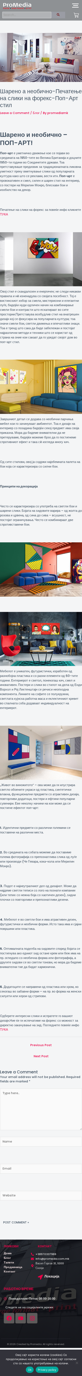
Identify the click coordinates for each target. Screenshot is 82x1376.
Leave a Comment (14, 113)
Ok (30, 1369)
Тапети (9, 1262)
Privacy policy (47, 1369)
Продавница (13, 1267)
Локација (51, 1276)
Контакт (9, 1271)
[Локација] (40, 1277)
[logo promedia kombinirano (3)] (17, 5)
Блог (36, 113)
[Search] (58, 15)
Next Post (41, 1056)
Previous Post (41, 1045)
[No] (77, 1363)
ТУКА (4, 214)
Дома (8, 1253)
